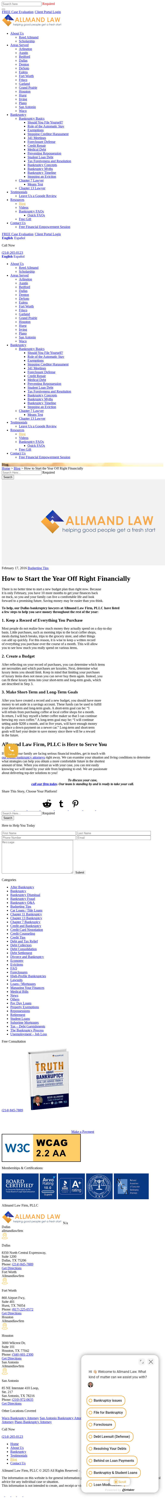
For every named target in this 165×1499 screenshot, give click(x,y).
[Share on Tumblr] (62, 809)
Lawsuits (16, 980)
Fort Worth (26, 76)
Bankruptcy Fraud (22, 899)
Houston (25, 91)
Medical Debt (37, 149)
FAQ (13, 968)
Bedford (24, 56)
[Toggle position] (141, 1361)
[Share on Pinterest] (76, 809)
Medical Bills (19, 991)
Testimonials (18, 192)
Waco (23, 111)
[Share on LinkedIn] (34, 809)
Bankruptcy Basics (31, 118)
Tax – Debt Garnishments (27, 1026)
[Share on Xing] (89, 809)
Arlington (25, 49)
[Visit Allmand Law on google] (25, 1495)
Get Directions (11, 1268)
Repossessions (20, 1011)
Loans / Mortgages (23, 984)
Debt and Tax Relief (24, 941)
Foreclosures (19, 972)
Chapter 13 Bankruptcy (26, 918)
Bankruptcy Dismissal (25, 895)
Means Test (35, 184)
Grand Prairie (28, 87)
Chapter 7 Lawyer (31, 180)
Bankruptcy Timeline (42, 172)
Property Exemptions (24, 1007)
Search (7, 477)
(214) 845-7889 (12, 1110)
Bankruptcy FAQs (31, 211)
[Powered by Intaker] (128, 1490)
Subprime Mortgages (24, 1022)
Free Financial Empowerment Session (44, 227)
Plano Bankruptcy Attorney (33, 1422)
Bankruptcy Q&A (22, 902)
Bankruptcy (18, 114)
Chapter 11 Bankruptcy (26, 914)
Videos (23, 207)
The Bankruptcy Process (27, 1030)
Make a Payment (82, 1131)
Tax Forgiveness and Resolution (49, 161)
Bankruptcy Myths (40, 169)
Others (14, 999)
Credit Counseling (22, 933)
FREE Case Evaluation (18, 12)
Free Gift (25, 219)
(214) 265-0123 (12, 252)
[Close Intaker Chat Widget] (150, 1361)
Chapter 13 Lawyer (32, 188)
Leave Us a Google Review (38, 196)
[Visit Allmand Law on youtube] (14, 1495)
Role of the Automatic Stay (46, 126)
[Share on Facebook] (8, 809)
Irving (23, 99)
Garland (24, 84)
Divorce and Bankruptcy (27, 957)
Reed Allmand (28, 37)
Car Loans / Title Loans (26, 910)
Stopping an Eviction (42, 176)
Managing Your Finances (27, 988)
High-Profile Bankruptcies (28, 976)
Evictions (16, 964)
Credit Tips (17, 937)
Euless (23, 72)
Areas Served (19, 45)
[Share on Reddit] (47, 809)
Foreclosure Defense (41, 142)
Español (19, 238)
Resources (17, 200)
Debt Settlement (21, 953)
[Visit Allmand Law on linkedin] (20, 1495)
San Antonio (27, 107)
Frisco (23, 80)
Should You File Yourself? (45, 122)
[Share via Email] (102, 809)
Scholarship (27, 41)
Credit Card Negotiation (26, 930)
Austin (23, 53)
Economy (16, 960)
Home (6, 468)
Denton (24, 64)
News (14, 995)
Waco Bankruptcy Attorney (20, 1418)
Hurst (22, 95)
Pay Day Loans (20, 1003)
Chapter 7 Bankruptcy (25, 922)
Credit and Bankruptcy (25, 926)
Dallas (23, 60)
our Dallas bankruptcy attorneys (23, 757)
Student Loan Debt (40, 157)
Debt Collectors (21, 945)
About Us (17, 33)
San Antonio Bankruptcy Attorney (63, 1418)
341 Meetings (37, 138)
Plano (23, 103)
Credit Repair (37, 145)
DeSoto (24, 68)
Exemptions (36, 130)
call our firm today (44, 784)
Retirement (17, 1015)
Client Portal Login (48, 12)
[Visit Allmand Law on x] (8, 1495)
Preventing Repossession (44, 153)
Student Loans (20, 1018)
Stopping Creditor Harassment (48, 134)
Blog (22, 203)
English (7, 238)
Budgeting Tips (38, 568)
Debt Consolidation (23, 949)
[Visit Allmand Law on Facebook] (3, 1495)
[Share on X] (21, 809)
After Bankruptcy (22, 887)
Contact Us (18, 223)
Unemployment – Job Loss (28, 1034)
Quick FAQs (36, 215)
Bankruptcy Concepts (42, 165)
